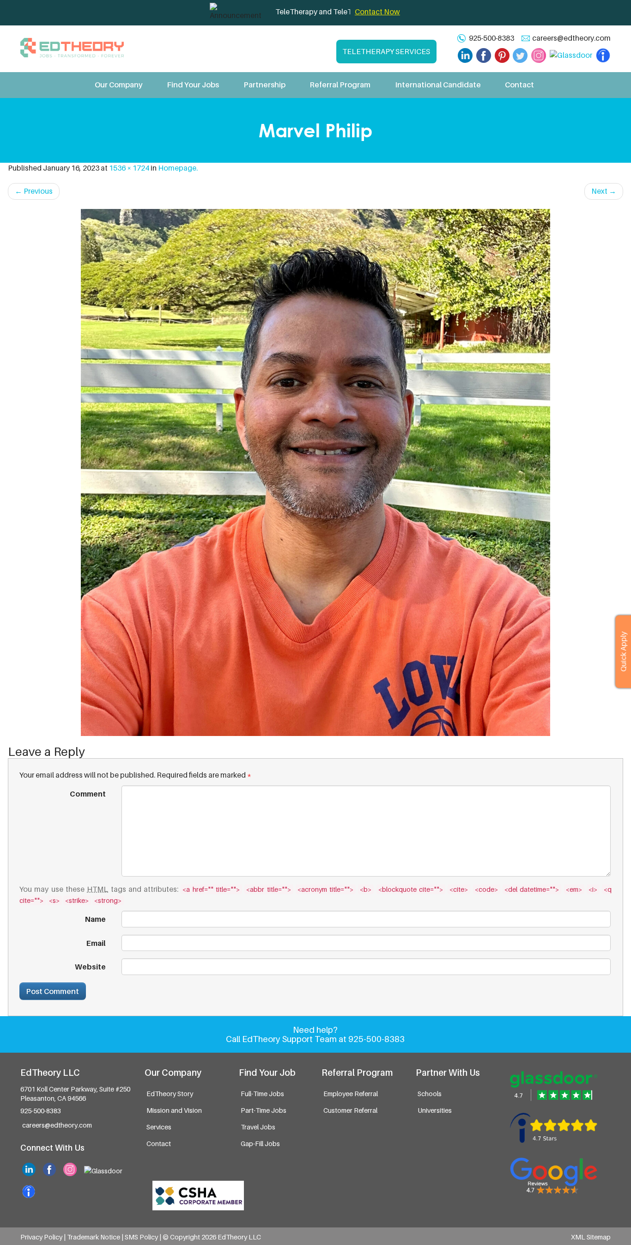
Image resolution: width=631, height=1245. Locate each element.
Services (158, 1127)
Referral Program (339, 84)
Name (95, 919)
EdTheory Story (169, 1094)
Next (603, 191)
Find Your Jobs (193, 84)
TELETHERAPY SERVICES (386, 51)
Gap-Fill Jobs (260, 1143)
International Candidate (438, 84)
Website (90, 966)
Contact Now (377, 11)
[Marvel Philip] (315, 472)
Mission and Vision (174, 1110)
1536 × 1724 (129, 167)
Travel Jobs (258, 1127)
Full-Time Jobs (262, 1094)
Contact (519, 84)
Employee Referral (350, 1094)
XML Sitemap (591, 1237)
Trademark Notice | (96, 1237)
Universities (435, 1110)
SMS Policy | (144, 1237)
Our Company (119, 84)
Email (96, 943)
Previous (34, 191)
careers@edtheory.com (571, 38)
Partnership (264, 84)
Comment (88, 793)
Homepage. (178, 167)
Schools (430, 1094)
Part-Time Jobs (263, 1110)
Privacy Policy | (43, 1237)
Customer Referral (350, 1110)
